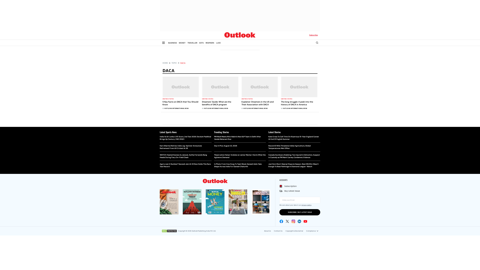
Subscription (290, 186)
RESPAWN (210, 43)
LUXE (218, 43)
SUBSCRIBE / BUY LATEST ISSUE (300, 212)
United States (168, 99)
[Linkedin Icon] (299, 221)
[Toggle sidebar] (163, 42)
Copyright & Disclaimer (294, 231)
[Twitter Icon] (287, 221)
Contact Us (278, 231)
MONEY (182, 43)
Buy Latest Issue (292, 191)
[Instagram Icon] (293, 221)
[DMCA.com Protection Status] (169, 231)
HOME (165, 63)
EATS (201, 43)
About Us (267, 231)
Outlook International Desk (176, 108)
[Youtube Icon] (305, 221)
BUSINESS (172, 43)
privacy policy (306, 205)
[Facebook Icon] (281, 221)
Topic (174, 63)
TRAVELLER (192, 43)
